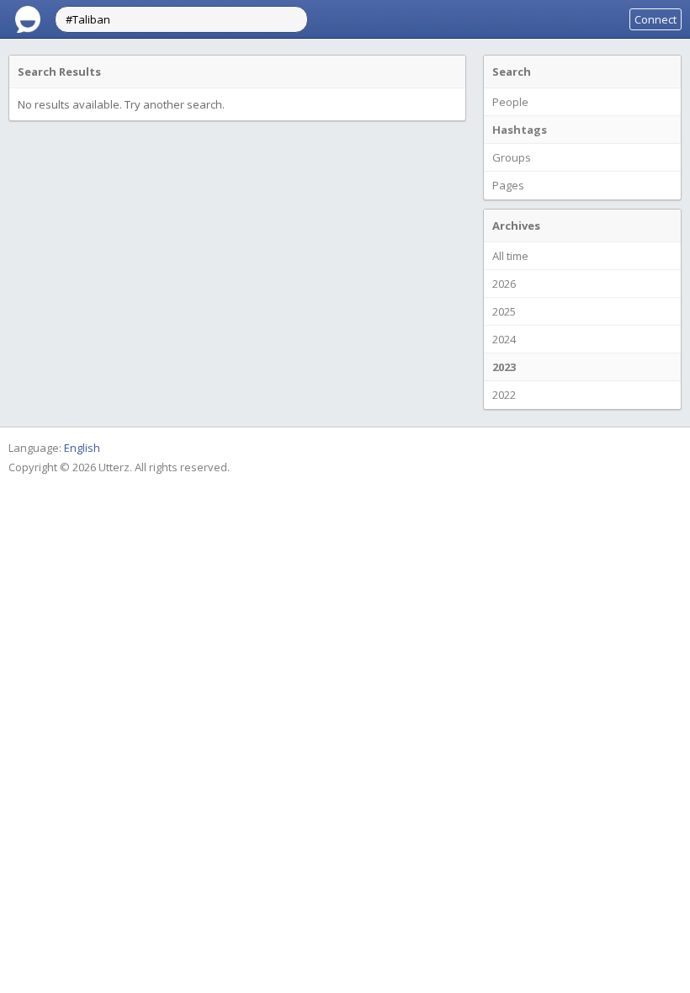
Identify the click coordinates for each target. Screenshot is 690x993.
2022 (504, 394)
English (82, 447)
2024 (504, 339)
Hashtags (519, 129)
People (510, 101)
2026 (504, 283)
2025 (504, 311)
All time (510, 255)
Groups (511, 157)
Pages (508, 185)
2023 (504, 366)
